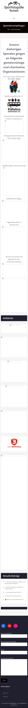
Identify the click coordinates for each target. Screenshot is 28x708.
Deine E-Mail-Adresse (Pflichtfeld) (8, 641)
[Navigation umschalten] (14, 18)
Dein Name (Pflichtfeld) (6, 633)
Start (9, 29)
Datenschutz (6, 693)
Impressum (5, 696)
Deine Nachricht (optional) (7, 658)
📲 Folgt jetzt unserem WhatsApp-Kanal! (14, 599)
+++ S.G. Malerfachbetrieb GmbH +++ (13, 592)
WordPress (13, 703)
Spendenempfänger (15, 29)
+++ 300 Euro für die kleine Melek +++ (13, 596)
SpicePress (23, 703)
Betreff (2, 650)
